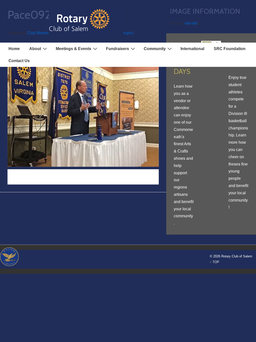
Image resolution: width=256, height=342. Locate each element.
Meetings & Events (73, 49)
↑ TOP (214, 262)
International (192, 49)
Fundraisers (117, 49)
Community (155, 49)
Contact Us (19, 61)
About (35, 49)
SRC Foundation (230, 49)
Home (14, 49)
